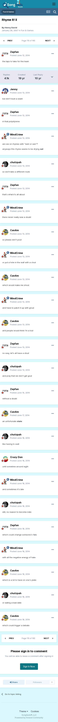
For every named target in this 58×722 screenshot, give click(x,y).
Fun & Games (27, 30)
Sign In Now (29, 666)
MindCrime (16, 134)
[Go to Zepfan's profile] (5, 54)
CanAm (14, 230)
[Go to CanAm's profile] (5, 232)
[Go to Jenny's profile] (5, 91)
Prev (9, 41)
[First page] (4, 40)
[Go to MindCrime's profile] (5, 136)
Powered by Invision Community (29, 718)
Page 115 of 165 (29, 41)
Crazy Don (16, 457)
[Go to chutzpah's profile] (5, 164)
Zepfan (14, 51)
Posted (20, 55)
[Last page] (54, 40)
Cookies (35, 711)
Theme (23, 711)
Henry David (11, 27)
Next (48, 41)
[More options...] (53, 53)
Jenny (14, 89)
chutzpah (15, 162)
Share (14, 682)
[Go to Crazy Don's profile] (5, 459)
